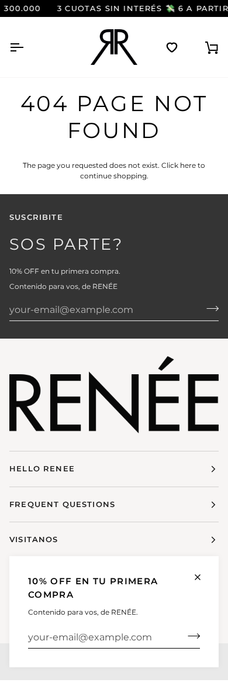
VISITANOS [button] (33, 539)
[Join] (190, 635)
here (188, 165)
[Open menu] (26, 47)
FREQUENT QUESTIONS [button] (62, 504)
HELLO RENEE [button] (42, 468)
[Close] (202, 577)
